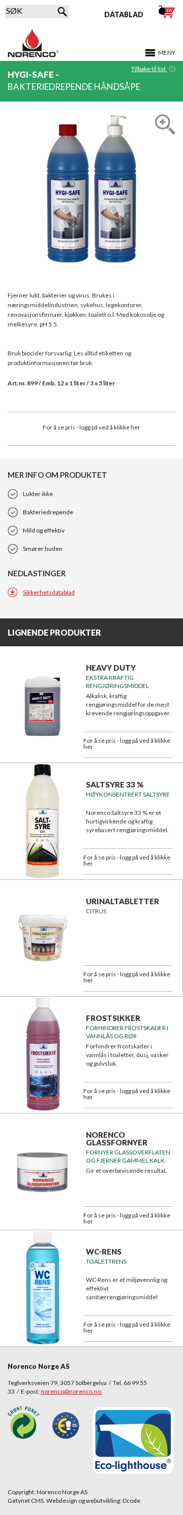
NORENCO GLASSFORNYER (116, 1138)
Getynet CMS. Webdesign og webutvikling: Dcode (74, 1500)
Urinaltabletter (122, 901)
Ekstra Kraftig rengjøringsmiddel (117, 681)
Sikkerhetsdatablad (49, 592)
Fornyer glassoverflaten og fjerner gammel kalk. (128, 1156)
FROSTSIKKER (113, 1018)
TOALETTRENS (106, 1261)
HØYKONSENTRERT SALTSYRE (128, 794)
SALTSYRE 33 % (114, 784)
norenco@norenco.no (71, 1391)
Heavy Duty (111, 667)
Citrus (96, 911)
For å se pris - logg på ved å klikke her (91, 427)
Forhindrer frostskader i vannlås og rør (127, 1032)
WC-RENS (103, 1251)
